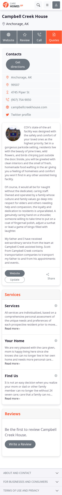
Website (8, 40)
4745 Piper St (20, 92)
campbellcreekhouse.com (29, 107)
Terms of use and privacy (21, 490)
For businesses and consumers (25, 482)
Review (25, 40)
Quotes (54, 40)
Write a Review (20, 444)
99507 (15, 85)
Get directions (18, 64)
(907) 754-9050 (21, 100)
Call (39, 40)
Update (14, 279)
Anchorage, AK (17, 24)
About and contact (17, 473)
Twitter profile (21, 115)
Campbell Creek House (25, 16)
